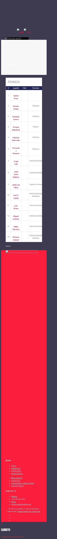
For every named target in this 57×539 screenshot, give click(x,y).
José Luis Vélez (16, 186)
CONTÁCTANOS (17, 486)
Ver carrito (19, 537)
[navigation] (28, 530)
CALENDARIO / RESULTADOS (22, 483)
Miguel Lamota (16, 217)
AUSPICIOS (15, 481)
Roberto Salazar (16, 238)
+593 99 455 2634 (18, 499)
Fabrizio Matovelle (16, 139)
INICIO (13, 466)
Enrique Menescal (16, 128)
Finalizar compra (8, 537)
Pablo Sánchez (15, 228)
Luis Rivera (16, 207)
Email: (13, 502)
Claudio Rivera (16, 107)
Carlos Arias (16, 97)
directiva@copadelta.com (21, 504)
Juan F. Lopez (16, 196)
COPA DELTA (16, 471)
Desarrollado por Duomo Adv (29, 511)
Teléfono (14, 496)
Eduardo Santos (16, 118)
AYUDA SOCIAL (17, 474)
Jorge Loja (16, 162)
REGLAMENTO (17, 478)
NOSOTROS (15, 468)
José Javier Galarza (16, 174)
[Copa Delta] (24, 32)
